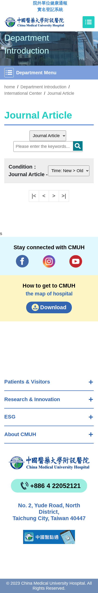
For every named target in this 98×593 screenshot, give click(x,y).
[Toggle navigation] (88, 22)
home (9, 87)
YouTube (76, 261)
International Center (23, 93)
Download (53, 307)
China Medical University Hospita (49, 462)
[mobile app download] (49, 537)
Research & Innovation (32, 399)
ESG (9, 417)
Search (78, 146)
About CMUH (20, 434)
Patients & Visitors (27, 382)
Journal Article (60, 93)
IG (49, 261)
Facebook (22, 261)
